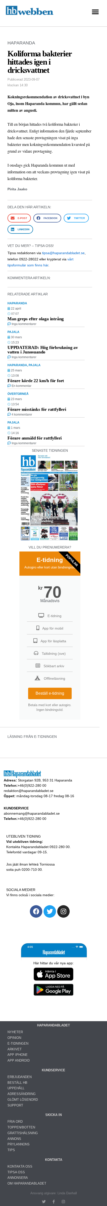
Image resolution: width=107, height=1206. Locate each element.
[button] (95, 12)
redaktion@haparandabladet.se (29, 791)
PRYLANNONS (18, 1144)
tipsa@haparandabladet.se (63, 253)
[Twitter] (50, 911)
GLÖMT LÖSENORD (22, 1099)
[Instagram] (63, 911)
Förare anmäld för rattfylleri (34, 438)
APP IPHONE (17, 1055)
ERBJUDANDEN (19, 1077)
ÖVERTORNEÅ (18, 394)
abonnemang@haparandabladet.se (32, 813)
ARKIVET (14, 1049)
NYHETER (15, 1032)
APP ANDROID (18, 1060)
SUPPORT (15, 1105)
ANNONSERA (17, 1178)
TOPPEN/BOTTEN (21, 1127)
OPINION (14, 1038)
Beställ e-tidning (50, 693)
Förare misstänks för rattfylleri (36, 409)
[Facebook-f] (53, 1202)
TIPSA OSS (16, 1172)
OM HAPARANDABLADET (26, 1183)
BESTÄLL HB (17, 1083)
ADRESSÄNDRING (21, 1094)
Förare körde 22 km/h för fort (35, 380)
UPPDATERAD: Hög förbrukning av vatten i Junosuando (42, 349)
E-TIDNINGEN (17, 1043)
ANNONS (14, 1139)
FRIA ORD (15, 1121)
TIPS (11, 1150)
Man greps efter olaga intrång (35, 318)
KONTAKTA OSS (19, 1166)
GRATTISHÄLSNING (22, 1133)
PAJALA (13, 332)
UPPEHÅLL (15, 1088)
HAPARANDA (21, 42)
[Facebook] (36, 911)
